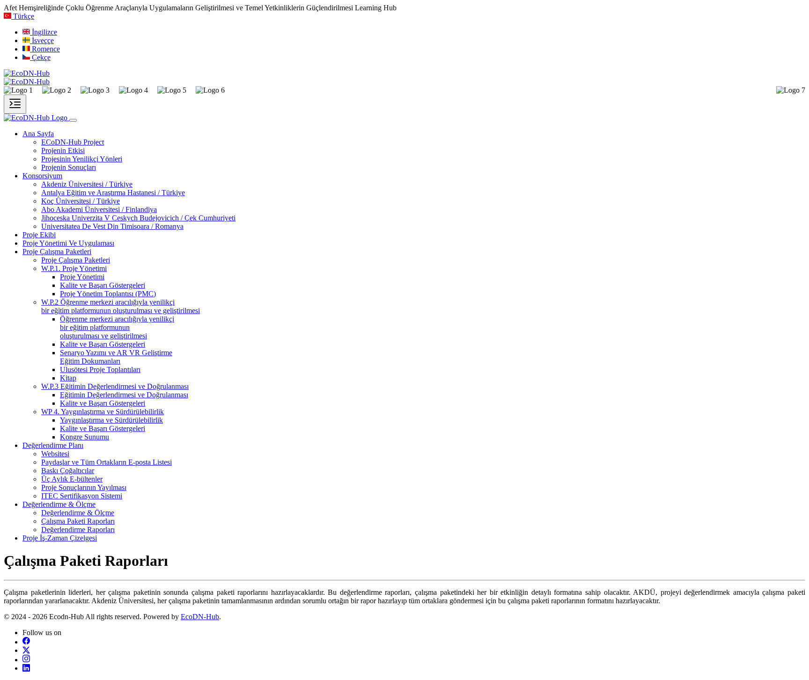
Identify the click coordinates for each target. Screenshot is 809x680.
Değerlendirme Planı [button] (52, 445)
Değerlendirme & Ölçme (77, 513)
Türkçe (23, 16)
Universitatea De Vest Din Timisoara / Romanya (112, 226)
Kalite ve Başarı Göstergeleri (102, 285)
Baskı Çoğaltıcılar (67, 471)
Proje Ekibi (39, 235)
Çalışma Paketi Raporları (78, 521)
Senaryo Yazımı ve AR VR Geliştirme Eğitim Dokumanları (116, 357)
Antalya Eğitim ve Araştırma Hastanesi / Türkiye (113, 193)
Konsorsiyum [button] (42, 176)
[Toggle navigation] (15, 104)
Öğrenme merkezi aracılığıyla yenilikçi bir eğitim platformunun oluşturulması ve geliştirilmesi (117, 327)
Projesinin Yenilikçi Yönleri (81, 159)
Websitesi (55, 454)
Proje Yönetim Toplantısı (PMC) (108, 294)
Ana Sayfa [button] (38, 134)
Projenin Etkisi (63, 150)
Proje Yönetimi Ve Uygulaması (68, 243)
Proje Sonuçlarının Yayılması (83, 487)
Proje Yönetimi (82, 277)
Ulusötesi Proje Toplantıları (100, 369)
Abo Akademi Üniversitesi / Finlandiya (99, 209)
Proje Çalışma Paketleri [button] (56, 252)
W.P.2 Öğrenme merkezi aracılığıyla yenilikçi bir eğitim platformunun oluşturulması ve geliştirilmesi (120, 306)
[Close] (73, 120)
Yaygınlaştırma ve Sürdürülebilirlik (111, 420)
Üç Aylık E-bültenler (72, 479)
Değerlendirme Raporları (78, 530)
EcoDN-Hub (200, 617)
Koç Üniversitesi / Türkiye (80, 201)
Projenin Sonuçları (68, 167)
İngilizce (44, 32)
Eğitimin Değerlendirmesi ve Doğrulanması (124, 395)
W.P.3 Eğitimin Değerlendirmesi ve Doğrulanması (115, 386)
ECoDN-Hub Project (72, 142)
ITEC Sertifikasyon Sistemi (81, 496)
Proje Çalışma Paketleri (75, 260)
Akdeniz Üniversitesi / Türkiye (86, 184)
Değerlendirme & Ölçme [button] (59, 504)
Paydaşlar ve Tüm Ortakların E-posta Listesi (106, 462)
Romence (46, 49)
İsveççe (43, 40)
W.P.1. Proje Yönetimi (74, 268)
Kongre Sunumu (84, 437)
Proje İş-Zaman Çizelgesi (59, 538)
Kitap (68, 378)
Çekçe (41, 57)
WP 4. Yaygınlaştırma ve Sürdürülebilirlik (102, 412)
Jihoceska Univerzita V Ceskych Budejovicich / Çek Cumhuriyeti (138, 218)
